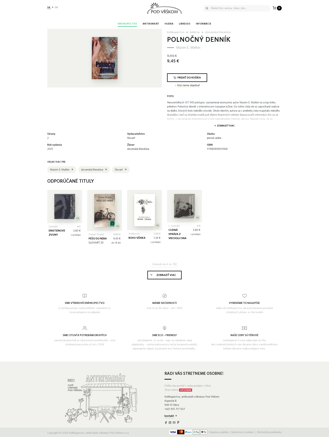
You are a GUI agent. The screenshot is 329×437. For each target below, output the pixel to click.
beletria (195, 32)
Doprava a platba (219, 432)
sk (49, 7)
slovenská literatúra (218, 32)
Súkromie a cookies (242, 432)
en (56, 7)
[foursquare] (178, 422)
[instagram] (170, 422)
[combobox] (237, 8)
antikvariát (151, 24)
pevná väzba (214, 138)
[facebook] (166, 422)
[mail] (174, 422)
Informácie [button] (203, 24)
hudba (169, 24)
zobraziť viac (225, 126)
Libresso (184, 24)
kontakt (169, 416)
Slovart (131, 138)
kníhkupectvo (127, 24)
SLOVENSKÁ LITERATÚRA (138, 149)
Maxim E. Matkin (188, 47)
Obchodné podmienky (269, 432)
